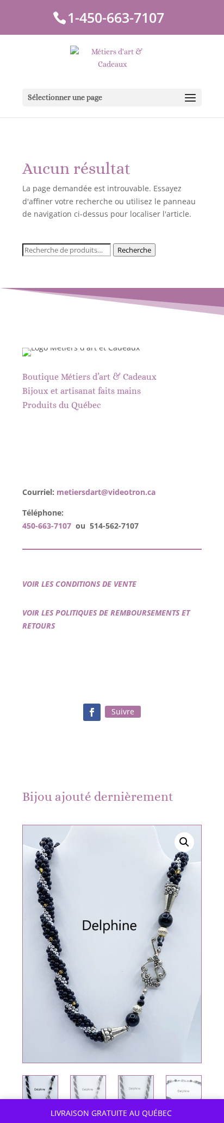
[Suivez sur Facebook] (92, 712)
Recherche (134, 250)
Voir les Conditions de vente (79, 584)
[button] (184, 842)
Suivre (122, 711)
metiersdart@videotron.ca (106, 492)
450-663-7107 (46, 525)
